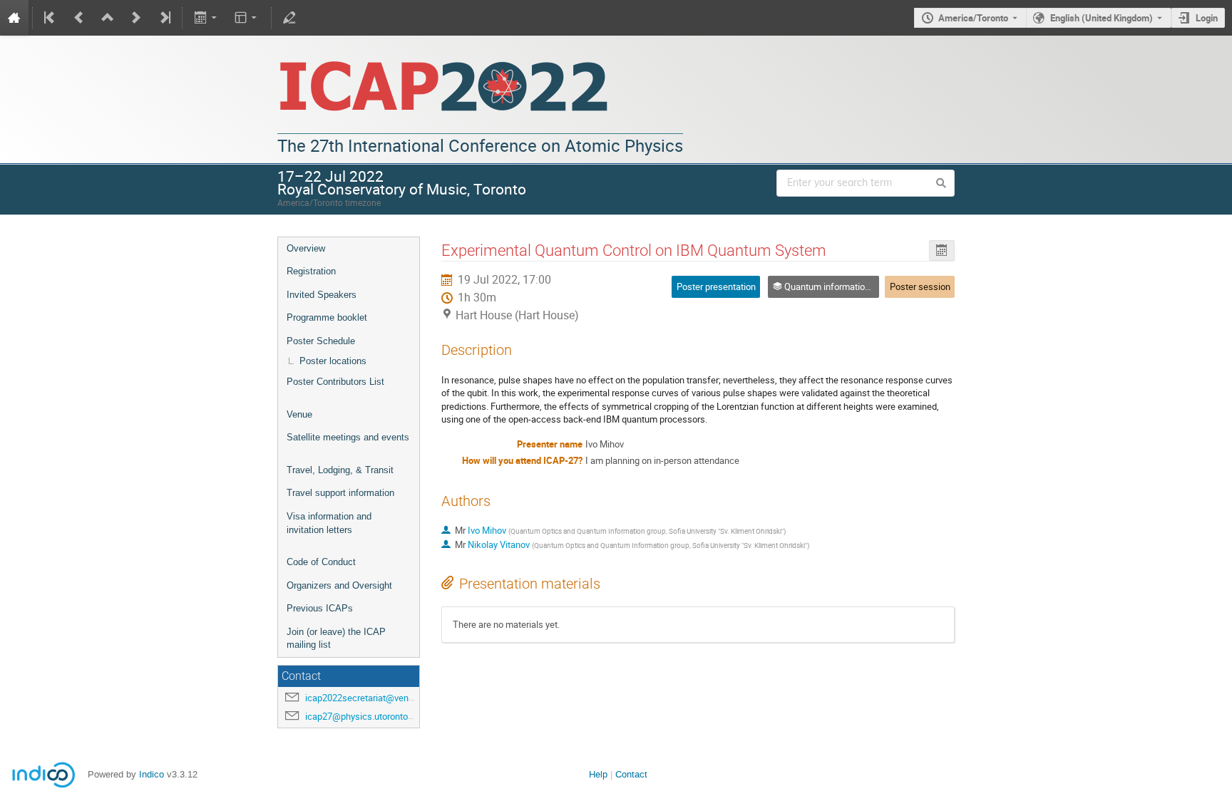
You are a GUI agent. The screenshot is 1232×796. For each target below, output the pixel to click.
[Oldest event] (50, 18)
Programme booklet (327, 317)
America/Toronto (973, 17)
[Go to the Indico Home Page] (14, 18)
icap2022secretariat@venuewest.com (381, 697)
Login (1207, 17)
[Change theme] (247, 18)
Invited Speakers (321, 294)
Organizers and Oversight (339, 585)
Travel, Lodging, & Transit (340, 470)
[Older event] (79, 18)
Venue (299, 414)
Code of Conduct (321, 562)
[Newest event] (164, 18)
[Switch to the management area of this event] (289, 18)
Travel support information (340, 492)
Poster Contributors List (335, 381)
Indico (151, 774)
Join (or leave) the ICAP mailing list (336, 638)
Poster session (920, 286)
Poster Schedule (321, 341)
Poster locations (332, 361)
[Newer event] (136, 18)
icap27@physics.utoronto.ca (362, 716)
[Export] (206, 18)
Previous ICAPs (320, 608)
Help (598, 774)
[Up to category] (107, 18)
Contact (631, 774)
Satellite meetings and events (348, 437)
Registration (311, 271)
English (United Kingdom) (1101, 17)
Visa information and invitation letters (329, 523)
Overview (306, 248)
